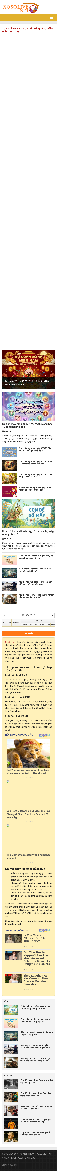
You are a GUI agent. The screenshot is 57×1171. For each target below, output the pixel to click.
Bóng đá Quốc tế (27, 1158)
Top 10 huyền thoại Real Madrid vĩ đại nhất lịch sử (36, 1081)
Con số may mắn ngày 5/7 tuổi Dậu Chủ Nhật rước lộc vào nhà (35, 462)
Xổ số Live (9, 642)
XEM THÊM (28, 633)
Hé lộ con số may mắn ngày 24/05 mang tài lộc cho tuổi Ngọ (35, 488)
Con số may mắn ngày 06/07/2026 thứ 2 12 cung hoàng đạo (35, 449)
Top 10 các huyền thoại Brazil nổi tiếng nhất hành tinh (36, 1094)
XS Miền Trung (27, 1154)
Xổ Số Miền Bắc (10, 1154)
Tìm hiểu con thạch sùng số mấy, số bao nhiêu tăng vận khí (36, 557)
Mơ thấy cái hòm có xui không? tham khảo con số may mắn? (36, 596)
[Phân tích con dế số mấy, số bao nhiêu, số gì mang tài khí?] (28, 513)
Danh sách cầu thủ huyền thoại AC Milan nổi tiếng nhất (36, 1107)
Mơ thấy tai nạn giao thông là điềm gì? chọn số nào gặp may (35, 583)
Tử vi (13, 1158)
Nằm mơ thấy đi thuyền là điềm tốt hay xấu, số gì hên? (35, 570)
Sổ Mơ (5, 1158)
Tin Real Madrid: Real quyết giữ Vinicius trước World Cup (35, 1120)
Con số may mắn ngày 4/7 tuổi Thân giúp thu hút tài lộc (36, 475)
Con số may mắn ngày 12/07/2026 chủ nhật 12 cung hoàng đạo (28, 425)
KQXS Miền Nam (44, 1154)
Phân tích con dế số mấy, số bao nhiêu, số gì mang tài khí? (28, 533)
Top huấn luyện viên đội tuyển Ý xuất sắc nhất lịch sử (35, 1133)
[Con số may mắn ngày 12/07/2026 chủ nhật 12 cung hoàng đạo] (28, 406)
